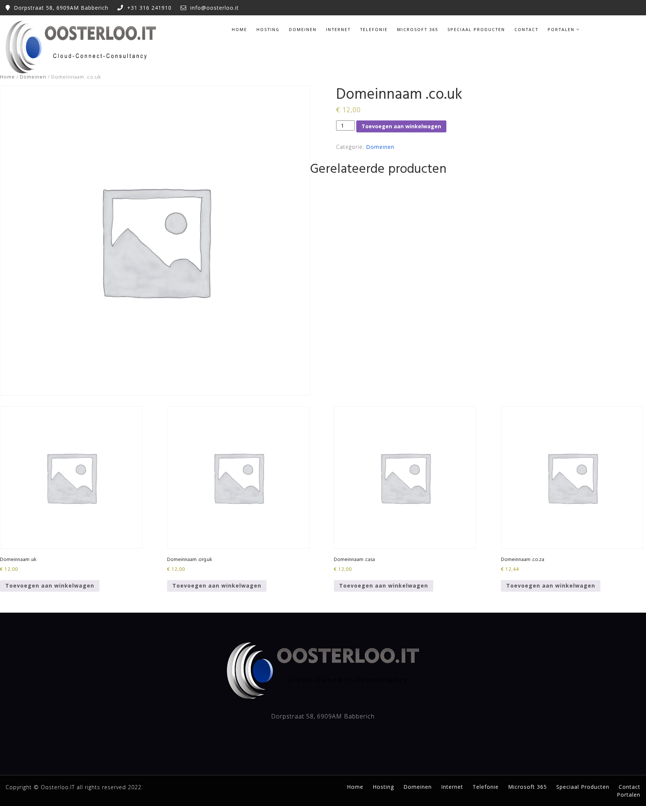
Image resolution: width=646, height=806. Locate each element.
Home (239, 29)
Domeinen (303, 29)
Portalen (561, 29)
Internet (338, 29)
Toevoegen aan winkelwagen (401, 126)
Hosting (268, 29)
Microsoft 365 (417, 29)
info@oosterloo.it (214, 7)
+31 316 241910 (149, 7)
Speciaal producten (476, 29)
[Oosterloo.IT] (81, 47)
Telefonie (374, 29)
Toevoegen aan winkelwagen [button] (49, 585)
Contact (526, 29)
